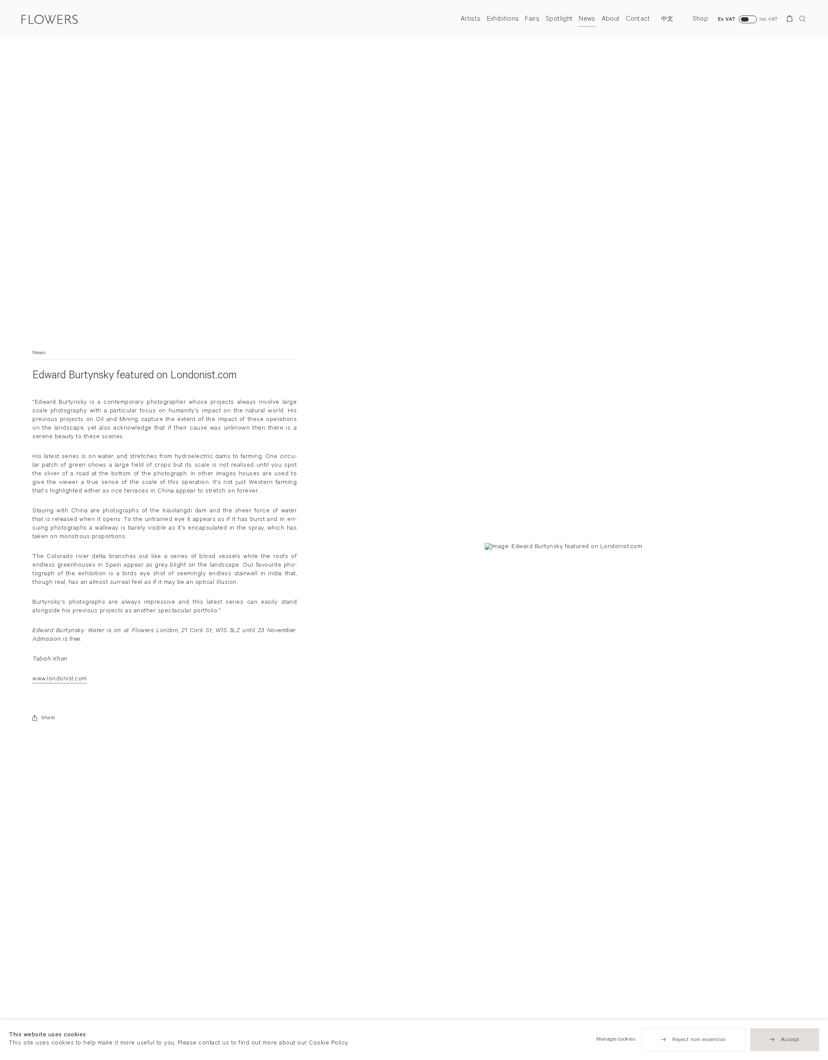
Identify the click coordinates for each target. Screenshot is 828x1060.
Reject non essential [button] (699, 1040)
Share (48, 718)
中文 (667, 20)
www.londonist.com (59, 679)
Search (802, 19)
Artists (470, 19)
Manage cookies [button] (615, 1040)
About (611, 19)
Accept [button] (790, 1040)
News (587, 19)
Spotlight (559, 19)
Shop (700, 19)
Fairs (532, 19)
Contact (637, 19)
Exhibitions (503, 19)
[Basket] (791, 20)
